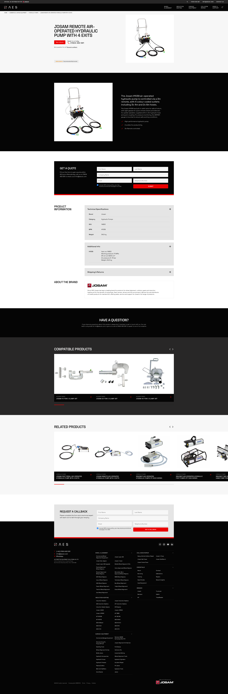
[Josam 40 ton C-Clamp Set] (154, 378)
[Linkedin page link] (172, 544)
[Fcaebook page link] (160, 544)
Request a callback (72, 47)
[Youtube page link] (168, 544)
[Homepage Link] (10, 7)
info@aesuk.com (208, 1)
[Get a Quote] (59, 42)
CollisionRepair (204, 7)
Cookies (94, 683)
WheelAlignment (168, 7)
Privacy (88, 683)
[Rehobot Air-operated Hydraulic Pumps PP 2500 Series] (154, 456)
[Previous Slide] (170, 349)
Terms (83, 683)
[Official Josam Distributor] (165, 682)
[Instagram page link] (164, 544)
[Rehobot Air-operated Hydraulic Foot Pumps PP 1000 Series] (194, 456)
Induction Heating (180, 7)
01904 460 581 (195, 1)
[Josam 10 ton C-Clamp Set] (74, 378)
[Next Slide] (173, 349)
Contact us (220, 1)
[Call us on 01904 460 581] (76, 42)
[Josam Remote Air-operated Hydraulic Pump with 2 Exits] (114, 456)
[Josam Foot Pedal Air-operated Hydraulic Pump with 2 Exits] (74, 456)
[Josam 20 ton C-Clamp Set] (114, 378)
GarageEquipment (192, 7)
